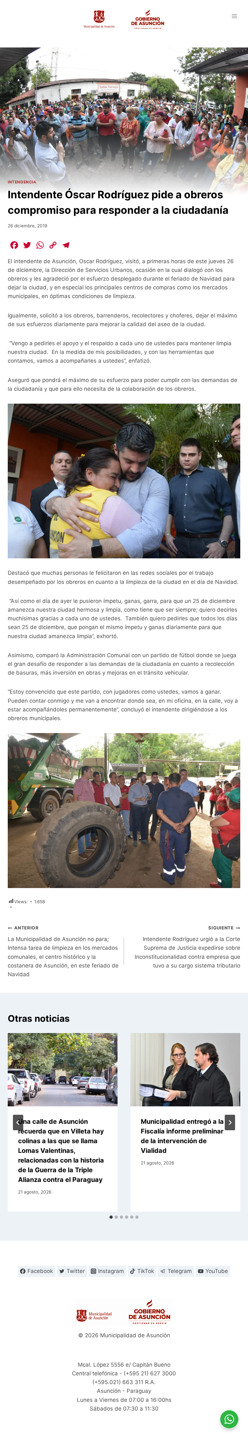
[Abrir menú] (234, 16)
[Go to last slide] (18, 1122)
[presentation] (63, 1069)
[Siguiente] (230, 1122)
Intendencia (22, 182)
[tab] (111, 1217)
